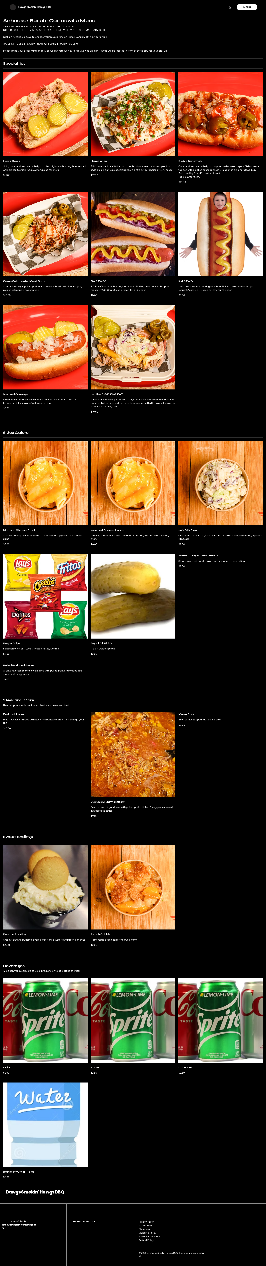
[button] (230, 7)
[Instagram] (79, 1234)
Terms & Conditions (149, 1236)
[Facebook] (74, 1234)
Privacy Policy (146, 1221)
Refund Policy (146, 1240)
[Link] (83, 1234)
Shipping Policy (147, 1232)
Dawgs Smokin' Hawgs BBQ (34, 7)
